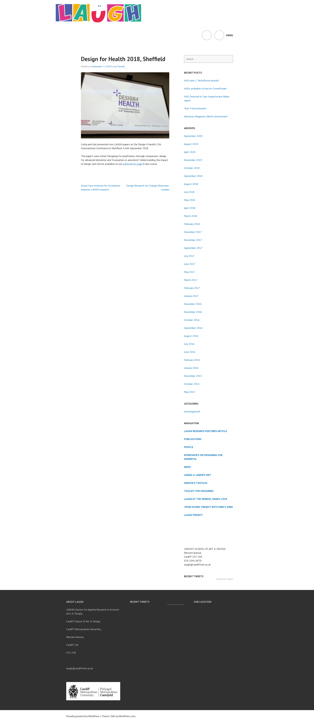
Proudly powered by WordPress (83, 716)
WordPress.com (127, 716)
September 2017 (193, 248)
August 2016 (191, 335)
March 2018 (190, 216)
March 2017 (190, 280)
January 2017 (191, 296)
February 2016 (192, 359)
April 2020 (189, 152)
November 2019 (193, 160)
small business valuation (224, 579)
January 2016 (191, 367)
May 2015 (189, 391)
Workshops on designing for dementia (203, 457)
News (187, 467)
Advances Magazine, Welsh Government (205, 116)
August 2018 (191, 184)
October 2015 (192, 383)
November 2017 (193, 240)
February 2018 (192, 224)
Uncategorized (192, 411)
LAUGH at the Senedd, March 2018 (205, 499)
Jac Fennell (119, 66)
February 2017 (192, 288)
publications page (132, 163)
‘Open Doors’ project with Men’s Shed (208, 507)
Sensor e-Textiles (195, 483)
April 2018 (189, 208)
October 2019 (192, 168)
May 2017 (189, 272)
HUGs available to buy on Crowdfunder (205, 88)
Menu (229, 35)
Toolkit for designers (199, 491)
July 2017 (189, 256)
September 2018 (193, 176)
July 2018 (189, 192)
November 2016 (193, 312)
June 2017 (189, 264)
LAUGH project (193, 515)
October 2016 (192, 320)
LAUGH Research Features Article (205, 431)
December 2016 (193, 304)
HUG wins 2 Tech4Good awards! (201, 80)
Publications (192, 439)
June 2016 (189, 351)
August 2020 (191, 144)
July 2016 (189, 343)
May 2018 (189, 200)
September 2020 (193, 136)
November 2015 (193, 375)
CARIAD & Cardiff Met (197, 475)
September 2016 (193, 328)
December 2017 (193, 232)
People (188, 447)
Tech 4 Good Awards (195, 108)
